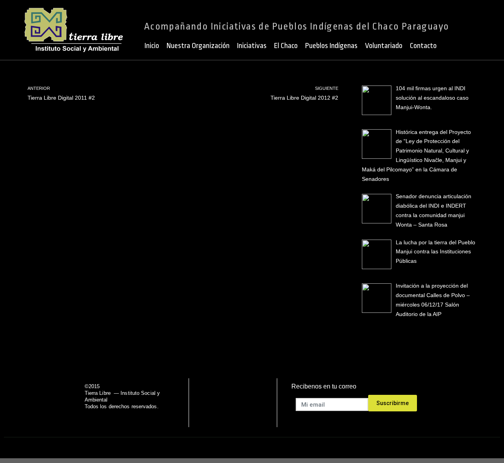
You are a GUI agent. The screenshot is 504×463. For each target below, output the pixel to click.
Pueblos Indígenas (331, 45)
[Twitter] (222, 403)
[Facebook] (202, 403)
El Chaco (286, 45)
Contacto (423, 45)
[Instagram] (263, 403)
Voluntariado (383, 45)
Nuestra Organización (198, 45)
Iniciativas (252, 45)
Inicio (152, 45)
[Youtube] (242, 403)
